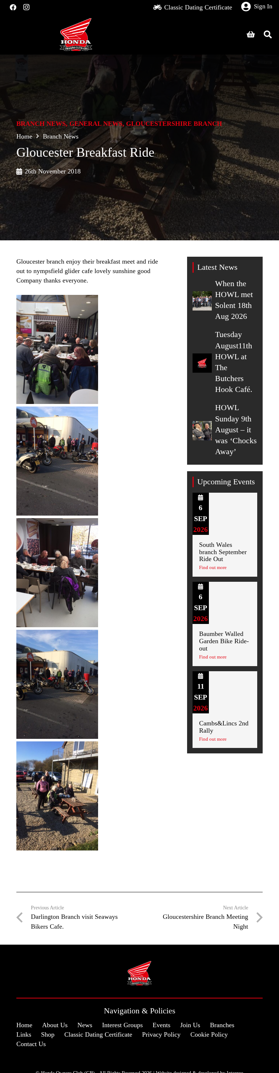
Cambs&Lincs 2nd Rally (223, 727)
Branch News (41, 123)
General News (95, 123)
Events (161, 1025)
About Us (55, 1025)
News (84, 1025)
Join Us (190, 1025)
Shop (47, 1034)
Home (24, 136)
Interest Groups (122, 1025)
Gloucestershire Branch (174, 123)
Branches (222, 1025)
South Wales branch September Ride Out (223, 552)
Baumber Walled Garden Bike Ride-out (224, 641)
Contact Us (31, 1044)
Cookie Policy (209, 1034)
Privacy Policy (161, 1034)
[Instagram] (26, 7)
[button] (267, 35)
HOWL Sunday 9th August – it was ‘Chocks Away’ (236, 429)
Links (23, 1034)
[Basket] (251, 35)
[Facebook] (13, 7)
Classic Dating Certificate (98, 1034)
